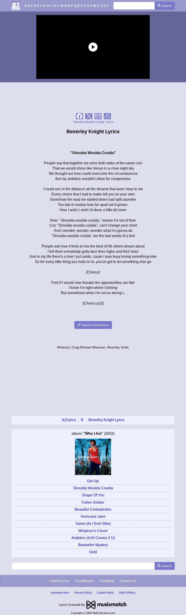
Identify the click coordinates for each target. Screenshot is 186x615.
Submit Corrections (95, 325)
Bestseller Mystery (93, 545)
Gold (93, 552)
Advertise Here (60, 592)
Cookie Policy (105, 592)
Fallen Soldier (93, 502)
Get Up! (93, 481)
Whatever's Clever (93, 531)
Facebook (107, 581)
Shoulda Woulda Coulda (93, 488)
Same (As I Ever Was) (93, 523)
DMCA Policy (127, 592)
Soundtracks (84, 581)
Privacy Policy (83, 592)
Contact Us (128, 581)
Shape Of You (93, 495)
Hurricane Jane (93, 516)
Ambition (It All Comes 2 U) (93, 538)
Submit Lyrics (60, 581)
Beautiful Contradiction (93, 509)
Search (166, 6)
